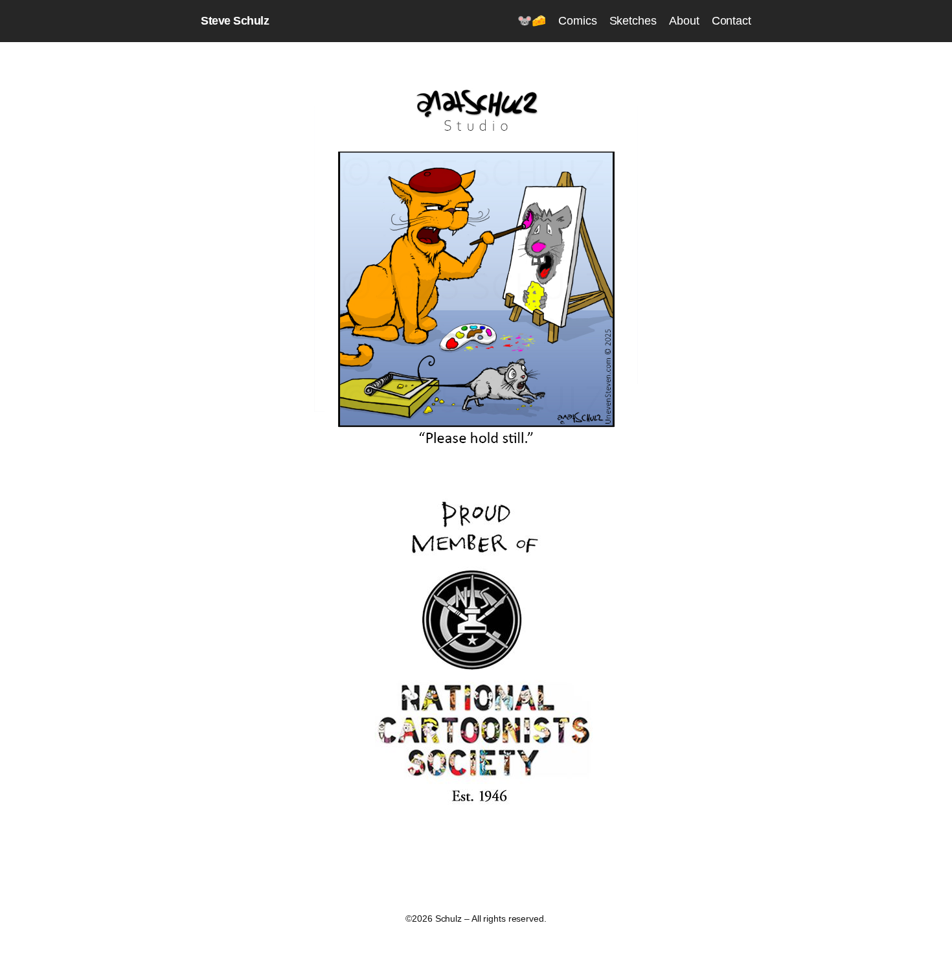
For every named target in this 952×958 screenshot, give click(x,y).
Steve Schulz (235, 20)
